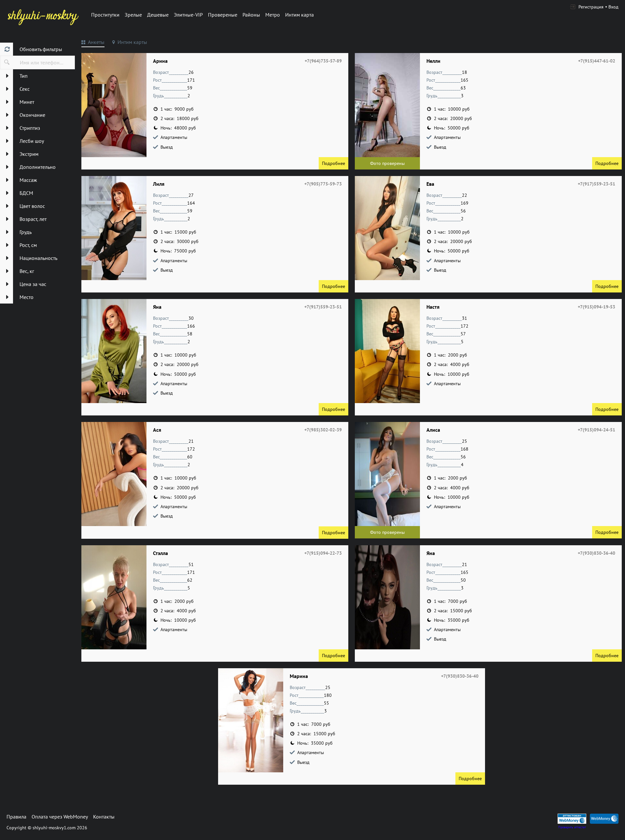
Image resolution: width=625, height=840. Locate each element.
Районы (251, 14)
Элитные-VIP (188, 14)
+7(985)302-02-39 (323, 430)
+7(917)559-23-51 (596, 184)
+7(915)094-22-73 (323, 553)
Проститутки (105, 14)
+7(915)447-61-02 (596, 61)
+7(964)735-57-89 (323, 61)
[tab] (92, 43)
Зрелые (133, 14)
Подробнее (333, 163)
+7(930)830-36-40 (596, 553)
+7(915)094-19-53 (596, 307)
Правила (16, 816)
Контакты (104, 816)
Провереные (222, 14)
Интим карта (299, 14)
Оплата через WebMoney (60, 816)
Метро (272, 14)
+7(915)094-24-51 (596, 430)
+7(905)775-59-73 (323, 184)
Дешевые (158, 14)
